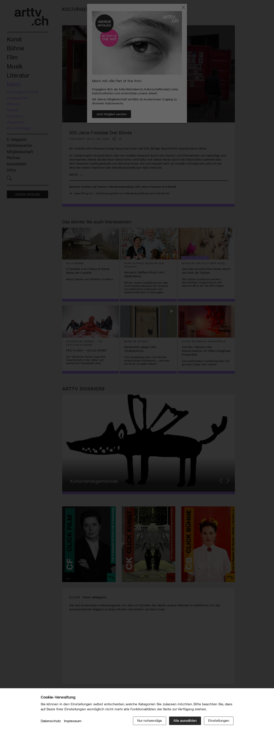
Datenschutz (51, 721)
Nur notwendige (149, 720)
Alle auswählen (185, 720)
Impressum (73, 721)
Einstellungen (218, 720)
